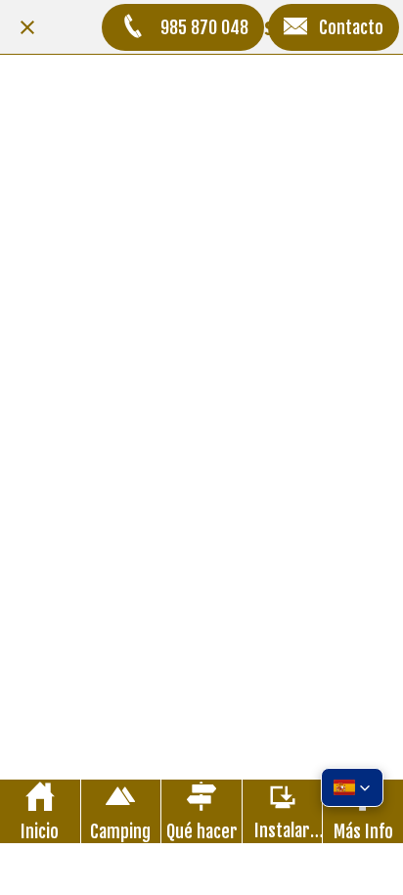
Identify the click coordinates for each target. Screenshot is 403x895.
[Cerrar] (27, 27)
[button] (352, 787)
